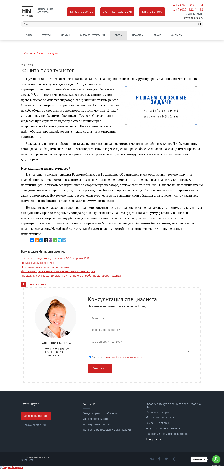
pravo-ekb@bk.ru (193, 18)
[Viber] (50, 240)
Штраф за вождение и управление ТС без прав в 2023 (55, 258)
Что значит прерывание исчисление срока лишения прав (58, 271)
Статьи (118, 35)
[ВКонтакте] (32, 240)
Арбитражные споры (96, 424)
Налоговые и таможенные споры (167, 433)
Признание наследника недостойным (45, 267)
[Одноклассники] (37, 240)
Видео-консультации (92, 35)
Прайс (157, 35)
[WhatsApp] (55, 240)
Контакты (176, 35)
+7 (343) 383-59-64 (189, 5)
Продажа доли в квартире (37, 263)
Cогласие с (117, 357)
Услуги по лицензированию (163, 428)
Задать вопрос (152, 11)
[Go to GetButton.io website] (216, 466)
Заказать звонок (81, 11)
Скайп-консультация (117, 11)
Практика (138, 35)
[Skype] (60, 240)
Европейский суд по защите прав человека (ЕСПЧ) (173, 405)
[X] (46, 240)
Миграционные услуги (160, 417)
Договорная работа (96, 418)
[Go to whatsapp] (216, 459)
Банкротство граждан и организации (107, 429)
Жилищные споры (157, 412)
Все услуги (153, 439)
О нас (29, 35)
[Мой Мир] (41, 240)
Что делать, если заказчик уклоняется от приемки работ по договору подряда (71, 275)
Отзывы (65, 35)
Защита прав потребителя (100, 413)
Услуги (46, 35)
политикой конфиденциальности (123, 357)
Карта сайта (27, 459)
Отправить (100, 368)
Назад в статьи (37, 284)
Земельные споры (157, 423)
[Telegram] (64, 240)
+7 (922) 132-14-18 (189, 10)
